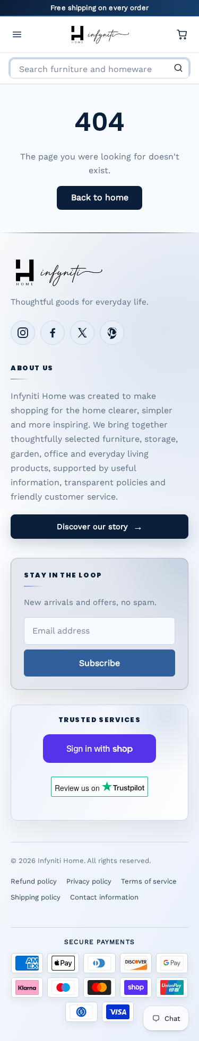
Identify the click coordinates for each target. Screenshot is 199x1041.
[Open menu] (16, 34)
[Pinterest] (112, 333)
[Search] (178, 67)
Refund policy (34, 881)
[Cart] (182, 34)
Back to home (99, 197)
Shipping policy (35, 897)
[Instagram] (23, 333)
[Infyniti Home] (100, 34)
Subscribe (99, 663)
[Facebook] (52, 333)
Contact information (104, 897)
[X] (82, 333)
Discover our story (100, 526)
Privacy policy (88, 881)
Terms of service (149, 881)
